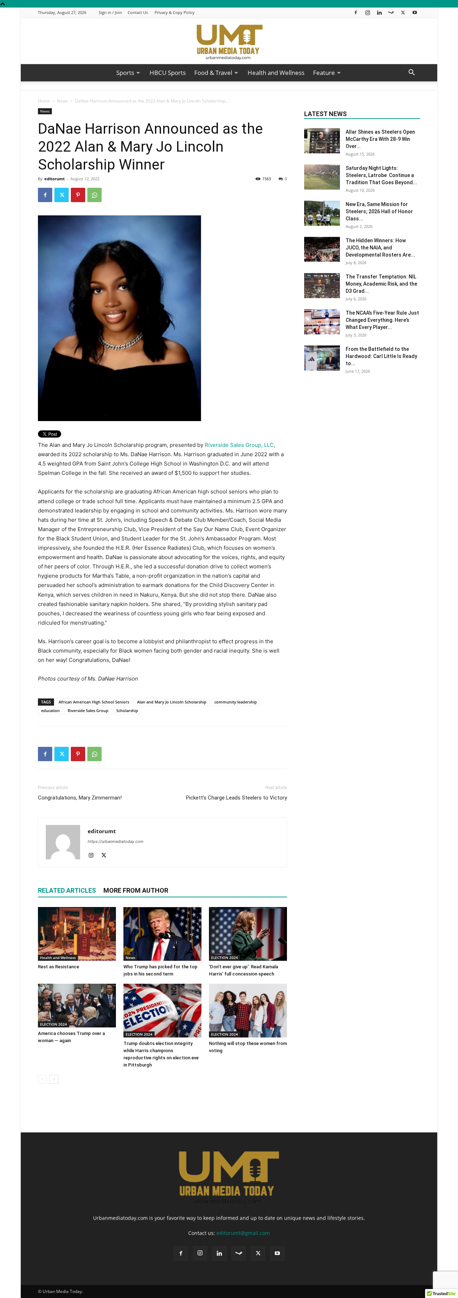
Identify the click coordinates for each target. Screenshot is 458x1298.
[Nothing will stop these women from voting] (248, 1010)
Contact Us (138, 12)
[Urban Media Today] (229, 41)
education (50, 710)
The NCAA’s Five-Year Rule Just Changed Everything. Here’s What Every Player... (382, 320)
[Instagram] (367, 12)
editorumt (54, 178)
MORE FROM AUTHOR (135, 890)
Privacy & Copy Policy (175, 12)
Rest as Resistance (59, 966)
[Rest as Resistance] (77, 934)
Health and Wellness (276, 72)
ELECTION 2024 (224, 957)
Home (44, 101)
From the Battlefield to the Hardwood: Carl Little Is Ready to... (381, 356)
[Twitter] (403, 12)
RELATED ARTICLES (67, 890)
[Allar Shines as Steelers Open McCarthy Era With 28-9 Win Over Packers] (322, 140)
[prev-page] (42, 1079)
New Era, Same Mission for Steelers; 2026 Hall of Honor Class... (379, 211)
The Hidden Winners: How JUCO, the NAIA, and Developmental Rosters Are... (380, 248)
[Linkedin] (379, 12)
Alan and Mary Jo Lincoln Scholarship (171, 702)
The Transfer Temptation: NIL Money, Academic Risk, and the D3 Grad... (381, 284)
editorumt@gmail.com (243, 1233)
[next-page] (53, 1079)
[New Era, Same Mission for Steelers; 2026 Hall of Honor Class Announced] (322, 213)
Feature (324, 72)
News (62, 101)
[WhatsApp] (94, 195)
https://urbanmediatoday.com (115, 841)
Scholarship (127, 710)
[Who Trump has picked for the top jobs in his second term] (162, 934)
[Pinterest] (78, 195)
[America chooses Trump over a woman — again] (77, 1005)
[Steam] (391, 12)
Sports (125, 72)
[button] (411, 73)
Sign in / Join (110, 12)
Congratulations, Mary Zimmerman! (80, 797)
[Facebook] (355, 12)
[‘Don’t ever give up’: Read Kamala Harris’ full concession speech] (248, 934)
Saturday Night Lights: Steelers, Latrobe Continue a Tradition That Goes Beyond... (381, 175)
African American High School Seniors (94, 702)
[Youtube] (414, 12)
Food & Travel (213, 72)
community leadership (235, 702)
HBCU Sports (168, 72)
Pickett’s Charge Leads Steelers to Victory (236, 797)
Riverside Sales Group (88, 710)
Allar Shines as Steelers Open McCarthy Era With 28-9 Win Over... (380, 139)
